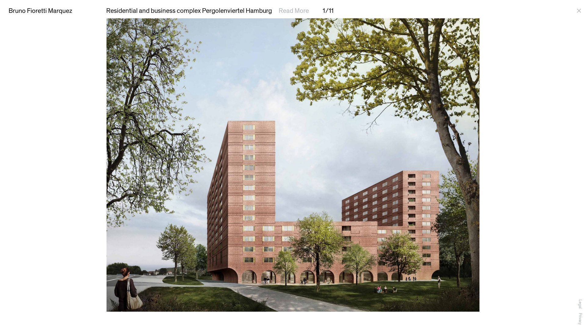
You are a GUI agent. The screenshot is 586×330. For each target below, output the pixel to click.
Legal (580, 304)
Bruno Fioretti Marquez (40, 11)
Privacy (580, 319)
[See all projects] (580, 11)
